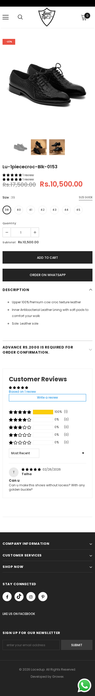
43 (54, 210)
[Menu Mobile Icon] (6, 17)
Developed (39, 676)
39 (7, 210)
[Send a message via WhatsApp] (84, 685)
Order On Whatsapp (48, 275)
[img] (32, 469)
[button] (13, 175)
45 (78, 210)
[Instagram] (30, 596)
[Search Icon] (20, 17)
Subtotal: (9, 242)
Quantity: (10, 223)
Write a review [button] (47, 397)
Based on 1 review (22, 391)
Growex (58, 676)
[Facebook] (7, 596)
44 (66, 210)
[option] (47, 84)
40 (19, 210)
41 (30, 210)
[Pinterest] (42, 596)
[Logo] (47, 17)
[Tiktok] (19, 596)
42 (43, 210)
